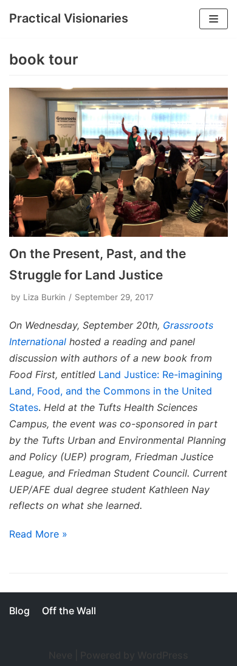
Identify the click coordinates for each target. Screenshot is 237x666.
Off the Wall (69, 611)
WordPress (162, 655)
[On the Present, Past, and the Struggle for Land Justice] (118, 162)
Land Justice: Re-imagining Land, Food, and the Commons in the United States (115, 390)
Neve (60, 655)
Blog (19, 611)
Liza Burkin (44, 297)
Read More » (38, 534)
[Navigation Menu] (213, 19)
